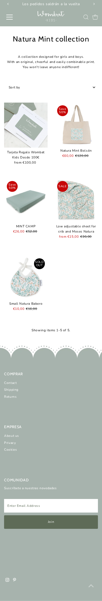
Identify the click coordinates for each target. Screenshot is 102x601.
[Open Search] (86, 17)
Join (51, 522)
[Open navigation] (14, 17)
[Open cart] (95, 17)
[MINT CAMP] (26, 200)
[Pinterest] (14, 580)
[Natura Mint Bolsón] (76, 124)
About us (11, 436)
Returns (10, 397)
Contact (10, 383)
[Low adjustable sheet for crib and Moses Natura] (76, 200)
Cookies (10, 449)
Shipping (11, 389)
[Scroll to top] (91, 586)
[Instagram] (7, 580)
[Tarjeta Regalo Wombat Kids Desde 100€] (26, 125)
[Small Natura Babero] (26, 277)
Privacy (10, 443)
